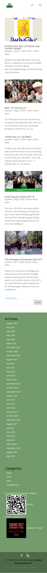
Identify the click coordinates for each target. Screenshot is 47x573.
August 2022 (12, 452)
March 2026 (12, 343)
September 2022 (13, 448)
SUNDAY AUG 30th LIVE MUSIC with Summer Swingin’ (22, 47)
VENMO (29, 504)
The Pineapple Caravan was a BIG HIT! (23, 259)
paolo (9, 51)
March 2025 (12, 379)
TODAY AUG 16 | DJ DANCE (18, 136)
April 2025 (11, 375)
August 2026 (12, 323)
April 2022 (11, 456)
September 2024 (13, 392)
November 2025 (13, 347)
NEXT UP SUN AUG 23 (15, 108)
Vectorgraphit (23, 567)
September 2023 (13, 420)
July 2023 (10, 428)
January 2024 (12, 412)
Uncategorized (13, 485)
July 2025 (10, 363)
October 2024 (12, 387)
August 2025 (12, 359)
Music (36, 51)
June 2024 (11, 400)
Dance (30, 51)
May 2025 (11, 371)
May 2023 (11, 436)
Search (38, 302)
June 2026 (11, 331)
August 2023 (12, 424)
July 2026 (10, 327)
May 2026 (11, 335)
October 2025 (12, 351)
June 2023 (11, 432)
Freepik (12, 567)
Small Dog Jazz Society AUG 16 (19, 196)
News (7, 54)
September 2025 (13, 355)
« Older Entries (11, 298)
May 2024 (11, 404)
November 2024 (13, 383)
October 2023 (12, 416)
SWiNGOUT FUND (34, 528)
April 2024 (11, 408)
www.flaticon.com (31, 567)
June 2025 (11, 367)
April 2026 (11, 339)
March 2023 (12, 444)
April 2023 (11, 440)
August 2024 (12, 395)
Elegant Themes (17, 567)
